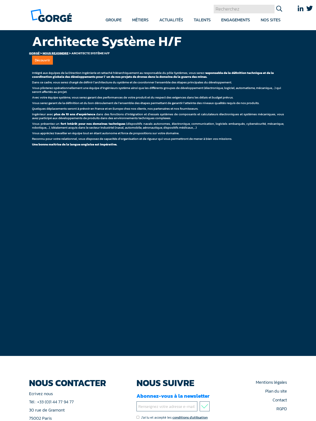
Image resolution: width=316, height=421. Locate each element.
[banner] (51, 15)
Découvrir (42, 60)
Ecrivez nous (41, 393)
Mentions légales (271, 382)
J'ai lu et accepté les (174, 417)
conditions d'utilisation (190, 417)
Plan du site (276, 391)
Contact (280, 400)
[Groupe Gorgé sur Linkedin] (300, 8)
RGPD (281, 408)
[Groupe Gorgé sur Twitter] (309, 8)
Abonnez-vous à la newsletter (173, 396)
